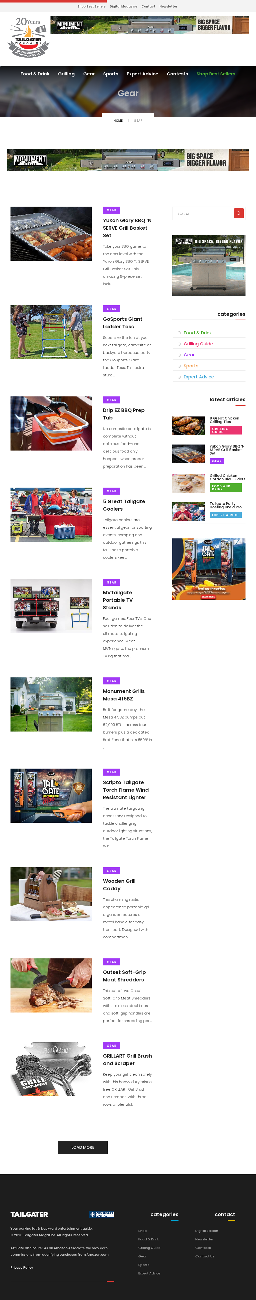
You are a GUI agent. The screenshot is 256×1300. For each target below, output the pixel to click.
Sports (110, 74)
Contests (177, 74)
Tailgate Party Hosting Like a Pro (226, 505)
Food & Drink (35, 74)
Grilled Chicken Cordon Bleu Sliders (228, 477)
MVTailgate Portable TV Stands (118, 600)
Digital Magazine (123, 6)
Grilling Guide (198, 344)
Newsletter (168, 6)
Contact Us (204, 1256)
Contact (148, 6)
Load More (83, 1147)
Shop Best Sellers (92, 6)
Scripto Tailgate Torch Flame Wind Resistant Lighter (126, 790)
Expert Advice (142, 74)
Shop (142, 1230)
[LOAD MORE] (87, 1161)
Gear (89, 74)
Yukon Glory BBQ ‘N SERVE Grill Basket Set (127, 228)
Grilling (66, 74)
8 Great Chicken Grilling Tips (224, 420)
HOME (118, 120)
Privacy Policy (21, 1267)
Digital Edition (206, 1230)
